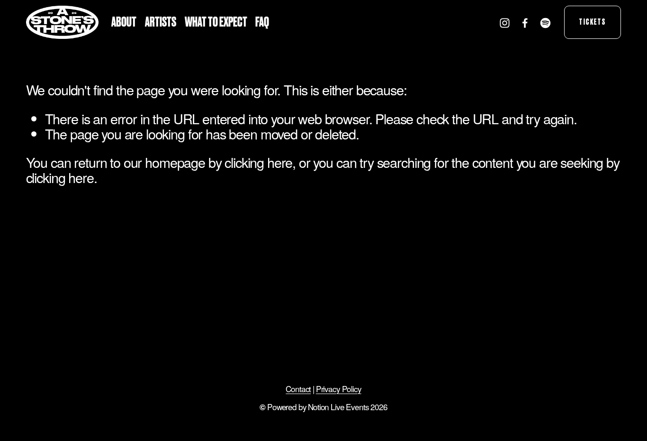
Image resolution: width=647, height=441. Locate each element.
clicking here (258, 162)
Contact (298, 388)
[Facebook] (525, 22)
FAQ (262, 22)
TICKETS (592, 22)
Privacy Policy (338, 388)
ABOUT (123, 22)
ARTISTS (160, 22)
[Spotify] (545, 22)
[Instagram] (505, 22)
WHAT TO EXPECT (216, 22)
